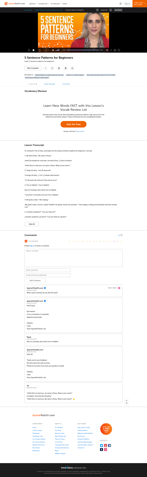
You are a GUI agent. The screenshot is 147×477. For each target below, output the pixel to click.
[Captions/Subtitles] (107, 50)
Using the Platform (83, 439)
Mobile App (36, 450)
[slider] (57, 50)
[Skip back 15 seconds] (28, 50)
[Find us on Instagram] (105, 449)
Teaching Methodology (85, 442)
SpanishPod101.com (86, 471)
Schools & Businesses (62, 448)
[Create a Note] (59, 68)
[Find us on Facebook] (109, 445)
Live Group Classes (38, 442)
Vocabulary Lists (37, 436)
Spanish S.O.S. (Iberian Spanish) (75, 75)
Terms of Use (106, 471)
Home (34, 427)
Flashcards (36, 433)
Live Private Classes (38, 439)
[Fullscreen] (111, 50)
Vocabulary (43, 4)
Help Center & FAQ (84, 427)
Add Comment (35, 280)
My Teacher (55, 4)
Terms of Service (93, 473)
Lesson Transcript (49, 84)
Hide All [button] (32, 224)
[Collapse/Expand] (73, 235)
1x (46, 50)
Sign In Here (80, 131)
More (65, 4)
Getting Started (82, 430)
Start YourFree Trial (138, 4)
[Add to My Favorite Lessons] (52, 68)
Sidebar (119, 10)
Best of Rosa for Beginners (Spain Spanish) (37, 77)
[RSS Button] (26, 241)
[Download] (115, 50)
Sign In (127, 3)
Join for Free (73, 124)
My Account (81, 436)
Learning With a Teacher (85, 445)
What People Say (60, 436)
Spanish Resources (38, 445)
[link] (97, 10)
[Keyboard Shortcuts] (119, 50)
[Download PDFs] (65, 68)
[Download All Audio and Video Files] (72, 68)
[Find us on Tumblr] (101, 449)
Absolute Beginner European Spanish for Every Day (49, 10)
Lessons (32, 4)
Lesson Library (28, 10)
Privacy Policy (96, 471)
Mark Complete (33, 68)
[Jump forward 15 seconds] (40, 50)
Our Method (59, 427)
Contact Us (81, 448)
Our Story (58, 430)
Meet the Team (59, 433)
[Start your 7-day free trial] (106, 429)
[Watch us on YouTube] (105, 445)
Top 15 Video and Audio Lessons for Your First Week (101, 75)
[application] (73, 33)
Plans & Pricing (59, 439)
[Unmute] (53, 50)
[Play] (34, 50)
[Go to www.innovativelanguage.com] (73, 467)
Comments (66, 84)
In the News (58, 442)
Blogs (56, 450)
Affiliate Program (60, 453)
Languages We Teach (62, 445)
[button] (120, 3)
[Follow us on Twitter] (101, 445)
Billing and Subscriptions (85, 433)
